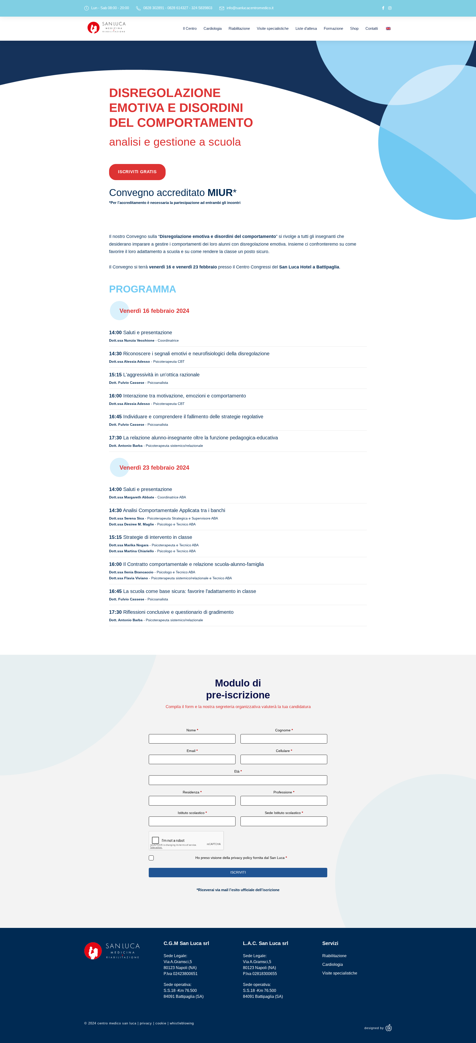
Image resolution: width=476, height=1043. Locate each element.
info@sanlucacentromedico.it (250, 8)
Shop (354, 28)
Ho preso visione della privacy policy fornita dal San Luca (241, 858)
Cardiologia (213, 28)
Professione (283, 792)
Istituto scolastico (192, 813)
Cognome (284, 730)
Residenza (192, 792)
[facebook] (383, 8)
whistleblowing (182, 1023)
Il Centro (190, 28)
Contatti (371, 28)
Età (238, 771)
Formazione (333, 28)
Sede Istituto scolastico (284, 813)
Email (192, 751)
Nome (192, 730)
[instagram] (390, 8)
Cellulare (284, 751)
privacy (146, 1023)
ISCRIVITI (238, 872)
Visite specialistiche (273, 28)
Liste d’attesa (306, 28)
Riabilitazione (239, 28)
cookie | (162, 1023)
